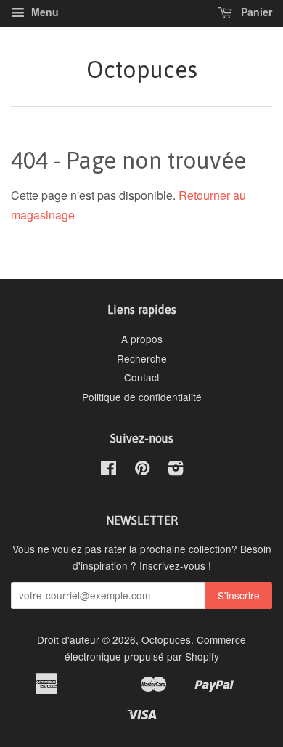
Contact (142, 377)
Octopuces (141, 69)
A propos (142, 338)
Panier (255, 11)
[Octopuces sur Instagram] (176, 470)
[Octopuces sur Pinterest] (142, 470)
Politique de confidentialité (142, 396)
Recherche (142, 358)
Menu (43, 11)
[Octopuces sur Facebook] (108, 470)
